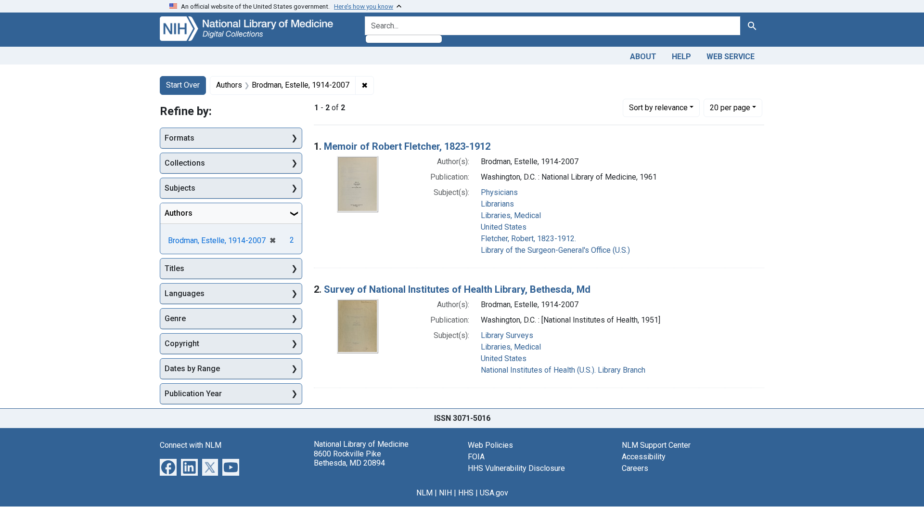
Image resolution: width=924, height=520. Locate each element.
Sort (658, 107)
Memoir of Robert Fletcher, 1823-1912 (407, 146)
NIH (445, 492)
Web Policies (490, 445)
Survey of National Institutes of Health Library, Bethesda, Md (457, 289)
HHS (466, 492)
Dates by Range (192, 368)
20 (730, 107)
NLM (424, 492)
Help (681, 56)
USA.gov (494, 492)
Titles (174, 268)
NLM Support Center (656, 445)
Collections (185, 163)
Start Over (183, 85)
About (643, 56)
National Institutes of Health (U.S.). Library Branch (563, 370)
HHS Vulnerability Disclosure (516, 468)
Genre (175, 318)
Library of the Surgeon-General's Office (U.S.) (555, 250)
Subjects (180, 188)
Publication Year (193, 393)
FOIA (476, 456)
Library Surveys (507, 335)
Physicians (499, 192)
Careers (635, 468)
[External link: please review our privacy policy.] (168, 466)
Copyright (182, 343)
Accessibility (644, 456)
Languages (185, 293)
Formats (179, 138)
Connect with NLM (190, 445)
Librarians (497, 203)
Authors (178, 213)
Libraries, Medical (511, 215)
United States (503, 227)
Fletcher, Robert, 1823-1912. (528, 238)
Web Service (730, 56)
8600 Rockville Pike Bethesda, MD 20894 (349, 458)
